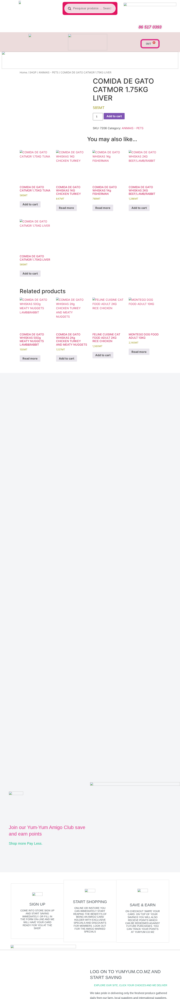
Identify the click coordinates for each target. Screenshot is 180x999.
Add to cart (114, 116)
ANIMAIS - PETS (48, 72)
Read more (66, 208)
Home (23, 72)
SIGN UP (37, 904)
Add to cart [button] (30, 204)
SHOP (32, 72)
